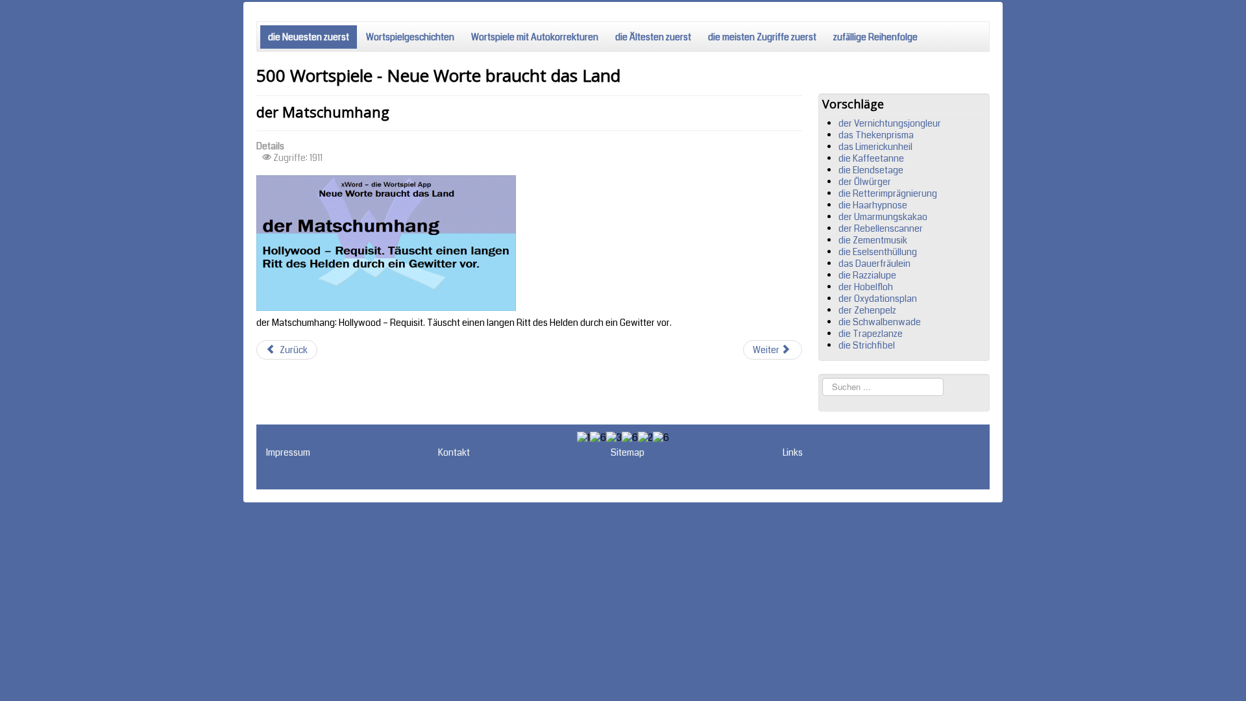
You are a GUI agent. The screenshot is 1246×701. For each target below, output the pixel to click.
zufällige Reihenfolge (875, 37)
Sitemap (627, 452)
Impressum (288, 452)
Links (793, 452)
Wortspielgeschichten (410, 37)
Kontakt (454, 452)
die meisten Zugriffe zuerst (762, 37)
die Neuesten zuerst (308, 37)
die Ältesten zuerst (653, 37)
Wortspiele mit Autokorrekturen (534, 37)
